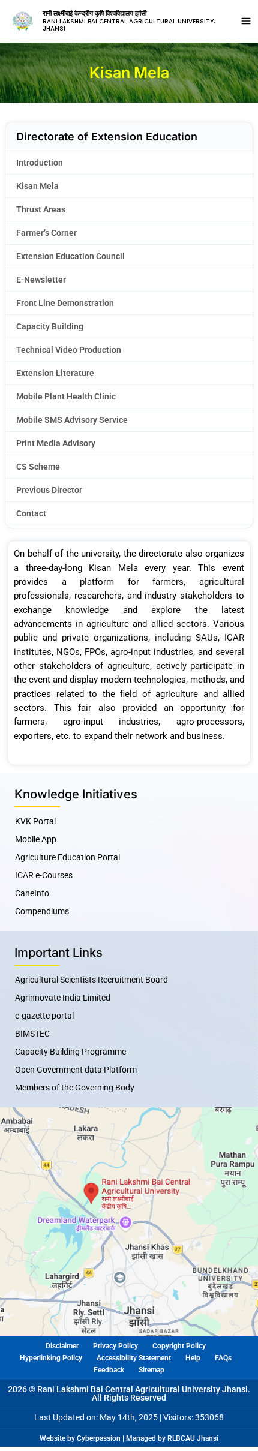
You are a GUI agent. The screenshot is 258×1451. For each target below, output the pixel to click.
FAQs (223, 1358)
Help (192, 1358)
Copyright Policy (179, 1346)
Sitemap (151, 1370)
